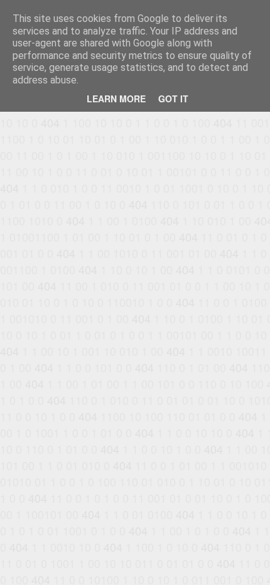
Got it (173, 98)
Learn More (116, 98)
